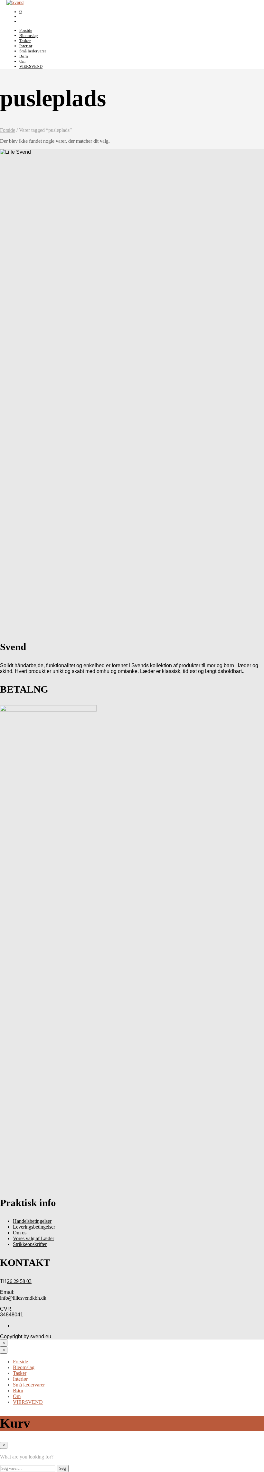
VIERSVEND (30, 66)
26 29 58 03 (19, 1281)
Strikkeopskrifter (30, 1244)
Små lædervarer (32, 51)
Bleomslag (28, 35)
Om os (19, 1232)
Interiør (25, 45)
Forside (25, 30)
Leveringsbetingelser (34, 1227)
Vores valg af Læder (33, 1238)
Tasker (25, 40)
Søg (62, 1468)
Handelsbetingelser (32, 1221)
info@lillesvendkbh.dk (23, 1298)
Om (22, 61)
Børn (23, 56)
